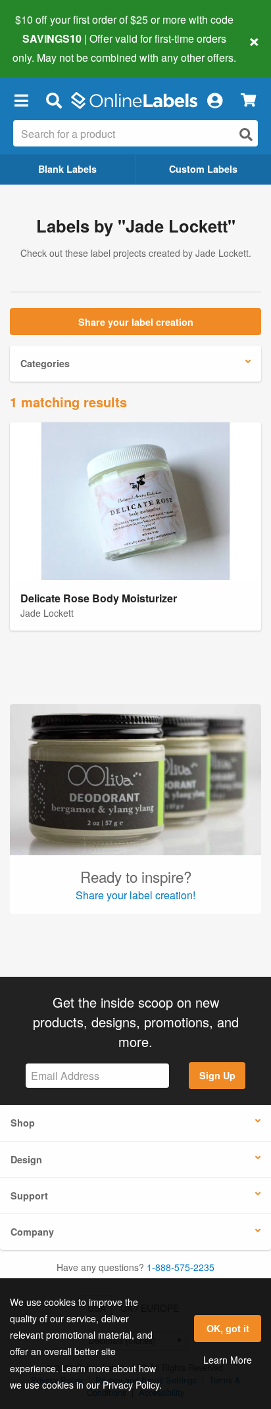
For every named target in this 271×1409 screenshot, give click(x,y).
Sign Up (217, 1075)
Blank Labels (67, 168)
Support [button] (29, 1195)
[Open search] (246, 134)
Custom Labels (203, 168)
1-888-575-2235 (180, 1267)
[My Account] (214, 100)
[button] (21, 100)
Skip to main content (47, 47)
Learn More (227, 1359)
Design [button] (26, 1159)
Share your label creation (135, 321)
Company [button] (32, 1231)
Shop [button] (23, 1122)
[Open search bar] (53, 100)
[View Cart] (248, 100)
